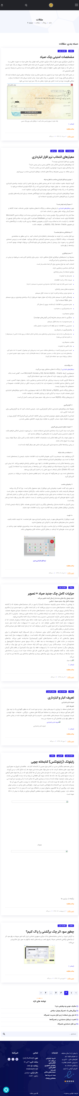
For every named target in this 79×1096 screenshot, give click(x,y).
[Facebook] (17, 1059)
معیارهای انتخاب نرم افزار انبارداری (53, 157)
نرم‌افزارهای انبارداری (65, 208)
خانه (50, 23)
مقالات (37, 23)
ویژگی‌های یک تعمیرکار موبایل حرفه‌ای (63, 1010)
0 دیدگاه (51, 136)
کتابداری (60, 756)
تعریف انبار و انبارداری (61, 697)
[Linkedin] (9, 1059)
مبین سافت (70, 136)
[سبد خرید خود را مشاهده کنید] (2, 5)
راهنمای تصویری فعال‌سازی (50, 1067)
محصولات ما (70, 151)
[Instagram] (13, 1059)
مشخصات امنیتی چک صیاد (57, 57)
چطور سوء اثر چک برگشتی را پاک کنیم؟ (50, 931)
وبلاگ (44, 23)
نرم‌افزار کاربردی (51, 692)
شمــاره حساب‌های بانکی (50, 1071)
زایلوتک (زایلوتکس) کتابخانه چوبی (52, 761)
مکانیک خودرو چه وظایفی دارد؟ (65, 1006)
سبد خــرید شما (50, 1075)
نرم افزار (54, 151)
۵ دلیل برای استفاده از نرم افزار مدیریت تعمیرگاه (60, 1015)
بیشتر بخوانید (70, 129)
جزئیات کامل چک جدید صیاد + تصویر (51, 593)
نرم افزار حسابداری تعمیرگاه (67, 1024)
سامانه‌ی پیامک (50, 1078)
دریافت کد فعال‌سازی (52, 1062)
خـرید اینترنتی (51, 1058)
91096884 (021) (28, 1058)
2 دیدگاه (53, 677)
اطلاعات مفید (62, 51)
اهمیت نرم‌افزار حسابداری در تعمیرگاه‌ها (62, 1019)
